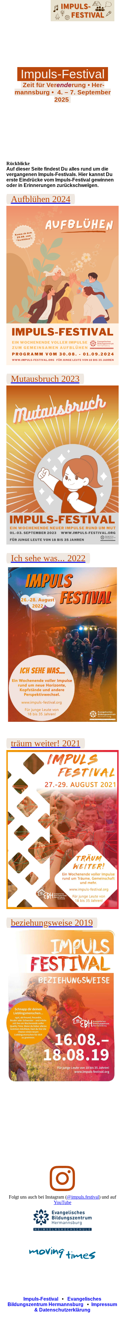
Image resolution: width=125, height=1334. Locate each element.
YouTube (62, 1202)
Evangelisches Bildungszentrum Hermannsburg (54, 1301)
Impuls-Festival (40, 1299)
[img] (82, 10)
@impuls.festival (83, 1197)
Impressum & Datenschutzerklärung (75, 1307)
